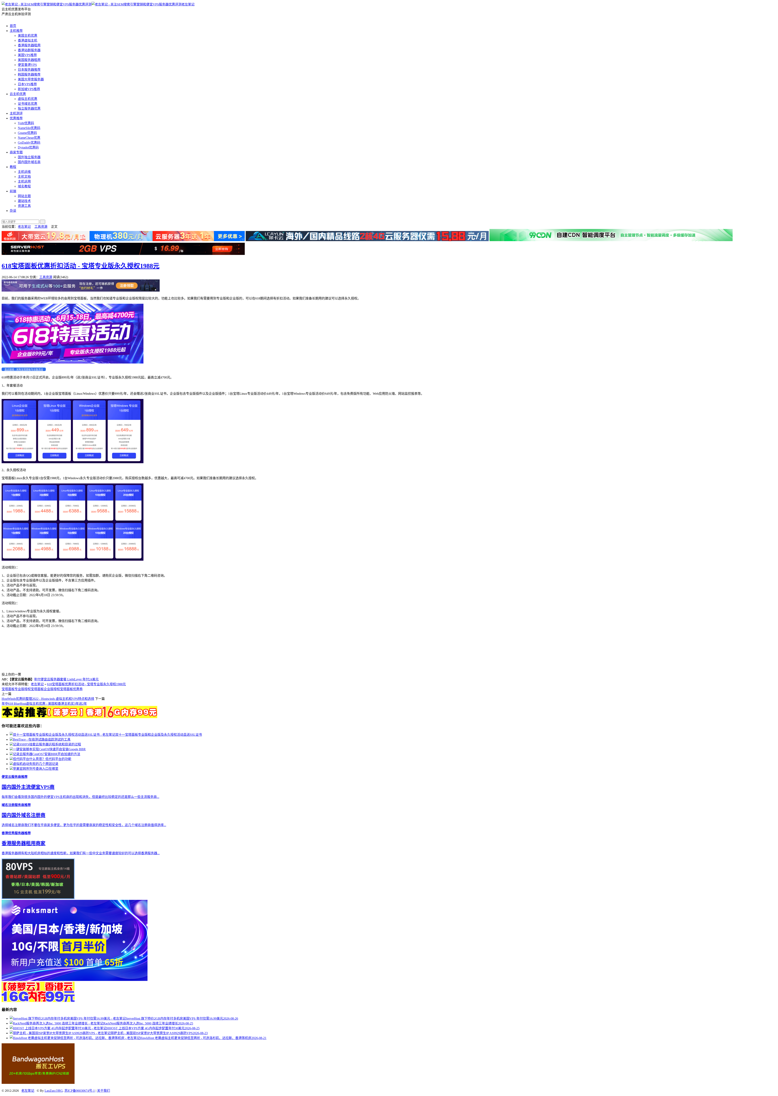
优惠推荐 (16, 118)
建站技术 (24, 201)
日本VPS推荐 (27, 84)
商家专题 (16, 152)
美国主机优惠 (27, 35)
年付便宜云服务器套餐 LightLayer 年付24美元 (66, 679)
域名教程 (24, 186)
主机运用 (24, 181)
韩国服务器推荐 (29, 74)
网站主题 (24, 196)
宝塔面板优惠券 (71, 689)
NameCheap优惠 (29, 137)
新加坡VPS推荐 (29, 89)
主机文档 (24, 176)
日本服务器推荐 (29, 69)
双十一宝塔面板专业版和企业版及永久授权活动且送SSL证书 (158, 734)
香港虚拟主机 (27, 40)
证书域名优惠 (27, 103)
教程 (13, 167)
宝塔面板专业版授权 (16, 689)
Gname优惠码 (27, 133)
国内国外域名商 (29, 162)
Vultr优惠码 (26, 123)
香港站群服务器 (29, 50)
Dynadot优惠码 (28, 147)
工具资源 (40, 226)
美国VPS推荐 (27, 55)
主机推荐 (16, 30)
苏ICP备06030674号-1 (79, 1090)
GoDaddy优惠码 (29, 142)
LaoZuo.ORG (54, 1090)
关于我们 (103, 1090)
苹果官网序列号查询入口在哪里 (35, 768)
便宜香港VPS (27, 64)
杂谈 (13, 210)
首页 (13, 26)
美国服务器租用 (29, 60)
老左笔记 (188, 4)
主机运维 (24, 171)
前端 (13, 191)
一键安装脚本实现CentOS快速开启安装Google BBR (49, 749)
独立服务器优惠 (29, 108)
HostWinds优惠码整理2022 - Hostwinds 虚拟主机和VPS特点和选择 (48, 698)
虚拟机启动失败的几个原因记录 (35, 764)
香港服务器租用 (29, 45)
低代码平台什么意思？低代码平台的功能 (42, 759)
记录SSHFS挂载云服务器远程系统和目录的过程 (47, 744)
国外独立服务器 (29, 157)
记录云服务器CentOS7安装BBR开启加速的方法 (46, 754)
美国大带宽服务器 (31, 79)
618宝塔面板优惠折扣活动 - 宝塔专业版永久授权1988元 (80, 265)
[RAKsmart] (79, 717)
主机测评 (16, 113)
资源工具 (24, 205)
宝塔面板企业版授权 (45, 689)
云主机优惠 (18, 94)
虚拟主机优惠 (27, 99)
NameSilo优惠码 (29, 128)
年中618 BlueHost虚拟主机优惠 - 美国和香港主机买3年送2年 (44, 703)
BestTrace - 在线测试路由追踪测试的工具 (42, 739)
